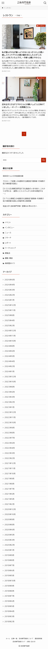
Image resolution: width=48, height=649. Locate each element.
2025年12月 (10, 305)
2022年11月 (10, 417)
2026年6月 (10, 280)
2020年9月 (9, 519)
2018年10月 (10, 581)
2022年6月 (10, 443)
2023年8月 (10, 387)
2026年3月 (10, 290)
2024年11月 (10, 336)
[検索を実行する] (43, 160)
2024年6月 (10, 351)
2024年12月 (10, 330)
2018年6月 (9, 601)
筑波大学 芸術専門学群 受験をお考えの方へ (20, 206)
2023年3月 (10, 397)
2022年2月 (10, 458)
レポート (8, 243)
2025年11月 (10, 310)
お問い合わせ (31, 641)
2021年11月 (10, 468)
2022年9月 (10, 428)
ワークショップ (10, 248)
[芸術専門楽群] (24, 3)
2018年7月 (9, 596)
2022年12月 (10, 412)
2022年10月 (10, 422)
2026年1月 (9, 300)
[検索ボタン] (45, 3)
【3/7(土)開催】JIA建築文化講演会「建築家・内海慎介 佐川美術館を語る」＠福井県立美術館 (23, 200)
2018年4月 (9, 611)
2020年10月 (10, 514)
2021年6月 (9, 494)
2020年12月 (10, 509)
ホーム (8, 638)
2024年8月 (10, 346)
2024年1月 (9, 371)
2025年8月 (9, 315)
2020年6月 (10, 530)
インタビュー (9, 227)
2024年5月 (10, 356)
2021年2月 (9, 504)
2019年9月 (9, 555)
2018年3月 (9, 616)
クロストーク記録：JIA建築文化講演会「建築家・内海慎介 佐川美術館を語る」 (24, 182)
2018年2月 (9, 621)
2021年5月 (9, 499)
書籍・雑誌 (9, 258)
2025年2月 (10, 325)
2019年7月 (9, 565)
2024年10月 (10, 341)
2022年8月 (10, 433)
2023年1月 (9, 407)
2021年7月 (9, 489)
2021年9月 (9, 478)
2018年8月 (9, 591)
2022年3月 (10, 453)
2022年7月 (10, 438)
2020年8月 (9, 524)
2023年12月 (10, 377)
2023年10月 (10, 382)
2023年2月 (10, 402)
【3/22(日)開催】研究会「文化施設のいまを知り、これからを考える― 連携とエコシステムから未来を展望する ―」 (24, 191)
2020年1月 (9, 550)
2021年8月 (9, 484)
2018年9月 (9, 586)
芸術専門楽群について (26, 638)
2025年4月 (10, 320)
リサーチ (8, 238)
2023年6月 (10, 392)
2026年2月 (10, 295)
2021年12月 (10, 463)
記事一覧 (14, 638)
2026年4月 (10, 285)
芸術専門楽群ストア (19, 641)
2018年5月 (9, 606)
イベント (8, 222)
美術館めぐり (10, 263)
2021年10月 (10, 473)
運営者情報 (38, 638)
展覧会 (7, 253)
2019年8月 (9, 560)
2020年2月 (10, 545)
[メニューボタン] (3, 3)
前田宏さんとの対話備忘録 (13, 176)
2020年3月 (10, 540)
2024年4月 (10, 361)
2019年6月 (9, 570)
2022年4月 (10, 448)
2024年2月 (10, 366)
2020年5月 (9, 535)
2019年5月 (9, 575)
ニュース (8, 233)
